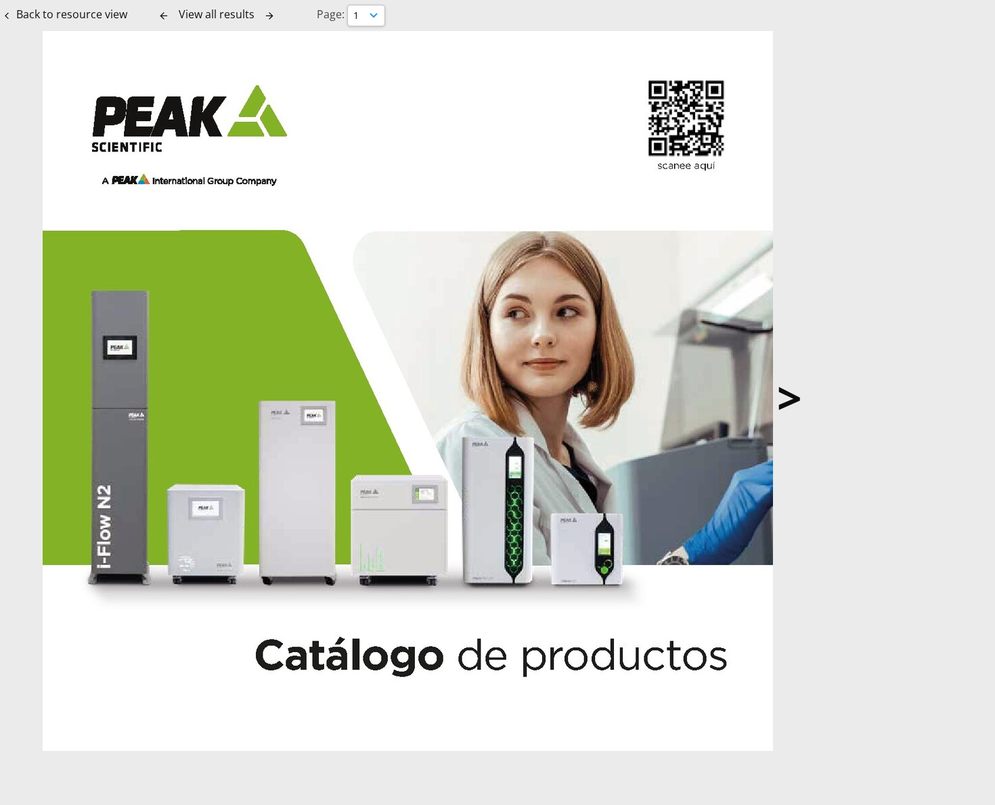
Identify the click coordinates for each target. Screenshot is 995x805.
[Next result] (269, 15)
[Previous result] (164, 15)
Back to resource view (72, 14)
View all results (217, 14)
